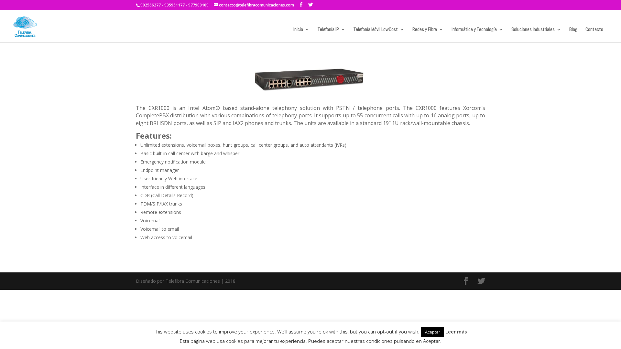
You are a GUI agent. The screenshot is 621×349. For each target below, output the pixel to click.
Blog (573, 29)
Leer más (456, 331)
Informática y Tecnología (474, 29)
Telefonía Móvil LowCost (376, 29)
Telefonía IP (328, 29)
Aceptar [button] (432, 332)
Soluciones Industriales (533, 29)
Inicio (298, 29)
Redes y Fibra (424, 29)
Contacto (594, 29)
